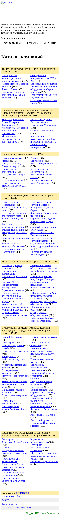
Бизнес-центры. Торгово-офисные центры (43, 302)
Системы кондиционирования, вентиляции (41, 381)
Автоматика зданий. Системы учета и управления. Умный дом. (43, 122)
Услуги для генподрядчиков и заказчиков (40, 448)
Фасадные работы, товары (44, 409)
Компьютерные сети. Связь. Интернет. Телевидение (13, 122)
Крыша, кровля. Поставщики (10, 203)
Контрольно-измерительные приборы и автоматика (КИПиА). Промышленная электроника (43, 142)
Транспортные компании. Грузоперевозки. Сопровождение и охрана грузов (43, 99)
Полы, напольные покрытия (39, 344)
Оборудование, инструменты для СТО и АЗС (43, 78)
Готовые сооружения (13, 345)
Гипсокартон (8, 342)
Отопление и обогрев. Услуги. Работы (42, 203)
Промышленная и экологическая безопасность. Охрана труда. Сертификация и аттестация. (14, 464)
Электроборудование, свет (44, 163)
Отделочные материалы (14, 395)
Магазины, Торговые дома (16, 376)
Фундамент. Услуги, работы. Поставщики (13, 225)
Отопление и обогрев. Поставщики (13, 250)
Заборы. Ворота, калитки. (15, 218)
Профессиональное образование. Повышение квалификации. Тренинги (44, 268)
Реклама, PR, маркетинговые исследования (10, 285)
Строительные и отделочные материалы (14, 184)
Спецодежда (37, 387)
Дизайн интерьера (11, 158)
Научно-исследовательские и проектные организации (14, 450)
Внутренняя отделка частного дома (41, 253)
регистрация (22, 493)
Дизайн (6, 348)
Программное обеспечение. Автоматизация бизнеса (14, 274)
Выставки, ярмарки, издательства (12, 266)
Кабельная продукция (13, 359)
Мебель (6, 160)
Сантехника (36, 160)
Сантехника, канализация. (15, 238)
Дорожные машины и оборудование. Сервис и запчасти (14, 95)
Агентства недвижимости (44, 461)
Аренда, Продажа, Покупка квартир (11, 165)
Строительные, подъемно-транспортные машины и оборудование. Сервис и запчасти (44, 87)
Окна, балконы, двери (13, 174)
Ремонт (34, 158)
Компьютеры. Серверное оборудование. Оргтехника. (15, 130)
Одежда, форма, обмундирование (39, 314)
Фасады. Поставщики (13, 229)
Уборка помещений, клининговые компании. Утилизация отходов (15, 307)
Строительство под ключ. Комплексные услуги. (43, 220)
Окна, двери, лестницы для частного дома (14, 214)
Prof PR (6, 500)
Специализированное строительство (13, 474)
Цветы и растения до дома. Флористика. (41, 181)
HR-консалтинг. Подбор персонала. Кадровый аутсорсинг (43, 296)
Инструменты (9, 356)
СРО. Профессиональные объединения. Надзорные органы (43, 456)
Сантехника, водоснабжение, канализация (38, 367)
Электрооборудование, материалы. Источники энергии (42, 423)
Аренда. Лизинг (10, 89)
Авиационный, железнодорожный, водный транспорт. (12, 78)
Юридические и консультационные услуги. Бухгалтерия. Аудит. (13, 297)
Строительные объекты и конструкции (43, 399)
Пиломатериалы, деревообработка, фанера (15, 407)
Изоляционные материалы (16, 351)
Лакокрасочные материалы (10, 371)
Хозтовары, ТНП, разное (43, 414)
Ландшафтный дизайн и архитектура (43, 228)
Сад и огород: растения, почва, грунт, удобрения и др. (44, 246)
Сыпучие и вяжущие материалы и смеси (41, 405)
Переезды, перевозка (13, 180)
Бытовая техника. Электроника (39, 170)
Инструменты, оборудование (9, 170)
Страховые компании (13, 290)
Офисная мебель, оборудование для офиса (14, 314)
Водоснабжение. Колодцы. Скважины (13, 245)
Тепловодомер (9, 504)
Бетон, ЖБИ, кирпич (13, 337)
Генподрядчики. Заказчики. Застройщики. (15, 440)
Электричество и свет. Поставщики (42, 234)
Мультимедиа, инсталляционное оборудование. (11, 139)
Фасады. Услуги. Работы (14, 232)
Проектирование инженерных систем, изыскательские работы (42, 351)
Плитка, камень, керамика (44, 337)
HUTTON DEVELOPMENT (16, 507)
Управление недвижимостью (39, 440)
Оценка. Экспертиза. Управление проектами (14, 479)
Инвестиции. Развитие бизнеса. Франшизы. (42, 319)
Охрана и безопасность (42, 130)
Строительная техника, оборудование (42, 394)
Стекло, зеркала (38, 389)
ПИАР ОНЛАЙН (11, 496)
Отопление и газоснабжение (9, 402)
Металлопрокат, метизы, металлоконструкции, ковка (14, 384)
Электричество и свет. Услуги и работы (42, 239)
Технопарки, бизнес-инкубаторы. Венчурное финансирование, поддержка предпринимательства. (43, 282)
